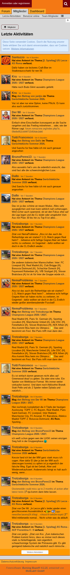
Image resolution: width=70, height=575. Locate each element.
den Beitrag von (29, 96)
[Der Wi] (6, 115)
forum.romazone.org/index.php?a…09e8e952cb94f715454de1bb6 (37, 130)
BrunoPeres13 (22, 156)
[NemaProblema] (6, 283)
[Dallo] (6, 179)
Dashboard (37, 11)
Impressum (31, 561)
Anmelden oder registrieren (16, 3)
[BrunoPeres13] (6, 159)
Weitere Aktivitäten (35, 552)
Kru (14, 76)
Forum (6, 11)
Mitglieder (20, 11)
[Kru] (6, 79)
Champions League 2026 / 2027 (29, 314)
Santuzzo (18, 57)
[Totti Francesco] (6, 140)
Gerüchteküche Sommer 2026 (28, 99)
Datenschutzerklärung (12, 561)
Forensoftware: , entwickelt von (35, 569)
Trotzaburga (20, 223)
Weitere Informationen (22, 48)
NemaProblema (22, 280)
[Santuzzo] (6, 60)
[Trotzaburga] (6, 226)
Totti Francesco (22, 137)
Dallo (15, 176)
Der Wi (16, 112)
